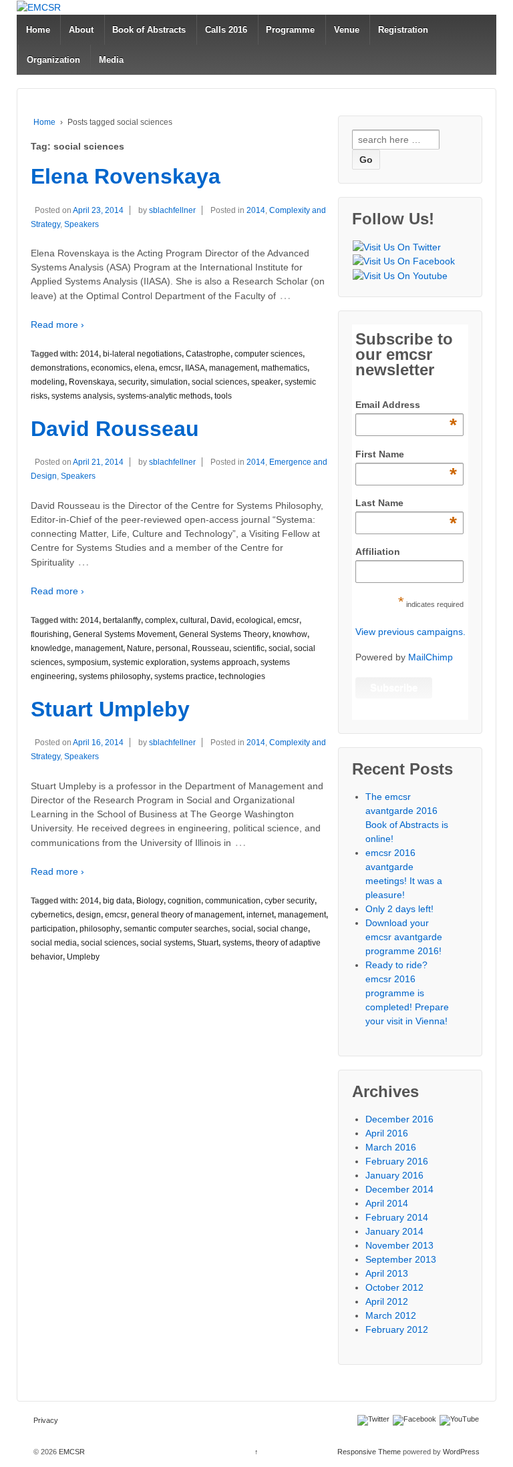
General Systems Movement (124, 634)
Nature (139, 648)
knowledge (51, 648)
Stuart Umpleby (110, 709)
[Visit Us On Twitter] (396, 247)
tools (223, 396)
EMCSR (71, 1452)
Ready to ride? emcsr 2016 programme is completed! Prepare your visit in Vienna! (407, 993)
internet (260, 914)
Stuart (207, 943)
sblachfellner (172, 210)
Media (111, 60)
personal (172, 648)
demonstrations (59, 368)
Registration (403, 30)
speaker (266, 382)
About (81, 30)
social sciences (219, 382)
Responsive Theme (369, 1452)
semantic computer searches (176, 928)
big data (117, 900)
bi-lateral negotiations (142, 354)
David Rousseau (115, 429)
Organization (53, 60)
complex (160, 620)
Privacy (45, 1420)
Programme (290, 30)
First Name (406, 455)
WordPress (461, 1452)
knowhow (290, 634)
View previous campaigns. (410, 631)
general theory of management (186, 914)
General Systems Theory (224, 634)
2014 (255, 210)
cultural (193, 620)
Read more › (57, 324)
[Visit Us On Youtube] (400, 275)
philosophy (99, 928)
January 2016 (394, 1175)
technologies (241, 676)
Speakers (81, 224)
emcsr (170, 368)
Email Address (406, 405)
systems (237, 943)
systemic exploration (149, 662)
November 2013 (399, 1245)
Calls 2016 (226, 30)
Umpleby (83, 957)
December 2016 (399, 1119)
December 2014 (399, 1189)
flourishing (50, 634)
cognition (184, 900)
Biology (150, 900)
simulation (169, 382)
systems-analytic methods (163, 396)
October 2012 (394, 1287)
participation (53, 928)
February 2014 (396, 1217)
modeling (48, 382)
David (221, 620)
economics (110, 368)
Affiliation (377, 551)
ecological (254, 620)
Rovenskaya (91, 382)
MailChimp (430, 657)
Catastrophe (208, 354)
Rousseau (210, 648)
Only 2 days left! (399, 908)
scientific (249, 648)
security (132, 382)
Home (38, 30)
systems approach (223, 662)
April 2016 (386, 1133)
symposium (87, 662)
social (279, 648)
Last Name (406, 503)
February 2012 (396, 1329)
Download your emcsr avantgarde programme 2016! (403, 936)
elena (144, 368)
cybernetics (51, 914)
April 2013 (386, 1273)
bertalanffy (122, 620)
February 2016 (396, 1161)
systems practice (184, 676)
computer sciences (268, 354)
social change (282, 928)
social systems (166, 943)
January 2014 (394, 1231)
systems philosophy (114, 676)
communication (233, 900)
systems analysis (82, 396)
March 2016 (390, 1147)
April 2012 (386, 1301)
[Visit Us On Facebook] (403, 261)
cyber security (290, 900)
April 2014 (386, 1203)
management (233, 368)
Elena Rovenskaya (125, 176)
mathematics (284, 368)
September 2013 (400, 1259)
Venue (346, 30)
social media (54, 943)
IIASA (195, 368)
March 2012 (390, 1315)
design (88, 914)
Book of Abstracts (149, 30)
